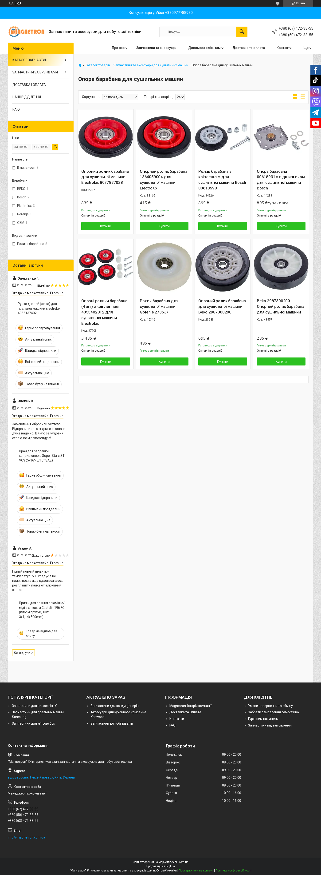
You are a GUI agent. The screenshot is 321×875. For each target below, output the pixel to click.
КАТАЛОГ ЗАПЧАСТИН (29, 60)
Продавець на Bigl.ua (160, 866)
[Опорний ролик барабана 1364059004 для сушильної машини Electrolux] (164, 137)
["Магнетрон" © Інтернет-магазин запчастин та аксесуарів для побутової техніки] (26, 32)
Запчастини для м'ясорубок (33, 723)
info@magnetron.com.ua (26, 837)
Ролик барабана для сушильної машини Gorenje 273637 (159, 306)
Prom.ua (183, 862)
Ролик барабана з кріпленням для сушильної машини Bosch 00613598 (222, 179)
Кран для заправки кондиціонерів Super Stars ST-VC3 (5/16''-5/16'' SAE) (42, 455)
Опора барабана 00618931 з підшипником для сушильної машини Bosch (281, 179)
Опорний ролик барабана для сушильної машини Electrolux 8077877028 (105, 177)
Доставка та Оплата (185, 712)
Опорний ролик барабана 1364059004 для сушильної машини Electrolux (163, 179)
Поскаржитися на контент (196, 870)
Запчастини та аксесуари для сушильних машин (151, 65)
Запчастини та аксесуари (156, 48)
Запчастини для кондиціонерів (115, 706)
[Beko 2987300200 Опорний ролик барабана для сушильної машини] (281, 267)
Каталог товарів (97, 65)
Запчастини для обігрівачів (112, 723)
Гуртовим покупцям (263, 719)
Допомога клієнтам (204, 48)
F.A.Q (16, 109)
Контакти (284, 48)
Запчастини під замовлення (270, 725)
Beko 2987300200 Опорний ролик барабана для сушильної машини (280, 306)
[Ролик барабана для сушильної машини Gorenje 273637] (164, 267)
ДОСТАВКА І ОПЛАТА (29, 85)
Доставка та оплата (248, 48)
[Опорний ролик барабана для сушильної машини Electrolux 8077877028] (105, 137)
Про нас (118, 48)
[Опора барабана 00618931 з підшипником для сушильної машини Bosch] (281, 137)
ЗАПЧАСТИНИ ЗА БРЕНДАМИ (35, 72)
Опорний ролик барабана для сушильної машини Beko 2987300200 (222, 306)
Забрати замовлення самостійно (273, 712)
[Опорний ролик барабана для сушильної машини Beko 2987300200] (223, 267)
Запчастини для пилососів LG (34, 706)
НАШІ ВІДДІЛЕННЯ (26, 97)
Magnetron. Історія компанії (190, 706)
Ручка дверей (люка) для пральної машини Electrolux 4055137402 (39, 308)
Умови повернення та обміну (270, 706)
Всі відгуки (22, 652)
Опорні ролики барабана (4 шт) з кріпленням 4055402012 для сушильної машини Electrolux (104, 311)
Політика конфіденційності (233, 870)
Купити (105, 226)
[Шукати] (241, 32)
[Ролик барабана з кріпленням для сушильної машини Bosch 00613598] (223, 137)
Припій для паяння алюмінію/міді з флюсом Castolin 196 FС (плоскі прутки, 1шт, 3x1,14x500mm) (42, 610)
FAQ (172, 725)
